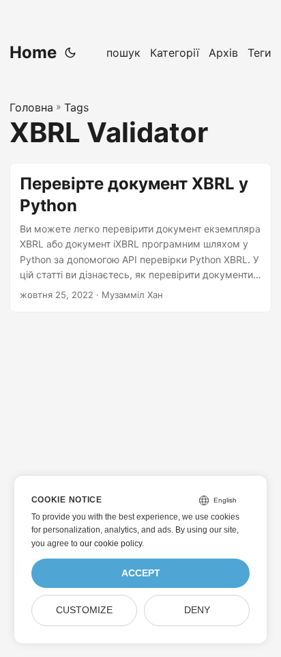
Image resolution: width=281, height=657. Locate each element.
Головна (31, 107)
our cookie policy (111, 543)
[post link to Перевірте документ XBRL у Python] (140, 237)
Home (33, 52)
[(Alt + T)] (70, 52)
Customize (84, 610)
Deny (197, 610)
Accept (140, 573)
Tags (76, 107)
